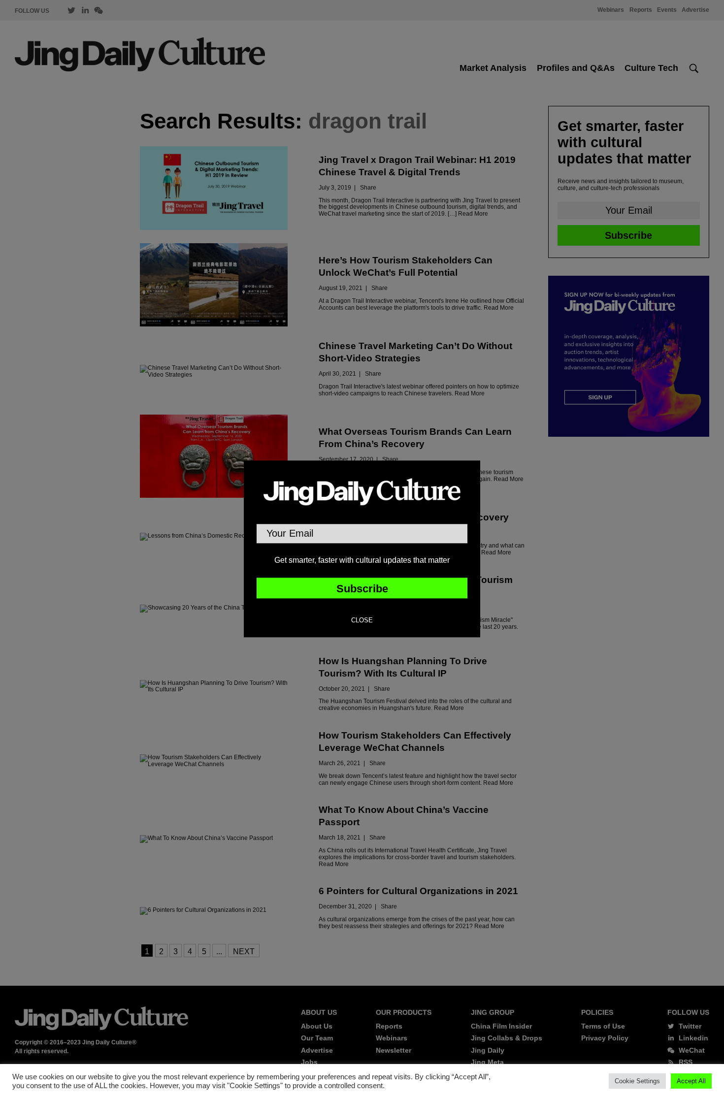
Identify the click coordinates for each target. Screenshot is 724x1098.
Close (362, 620)
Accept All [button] (691, 1081)
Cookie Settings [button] (637, 1081)
